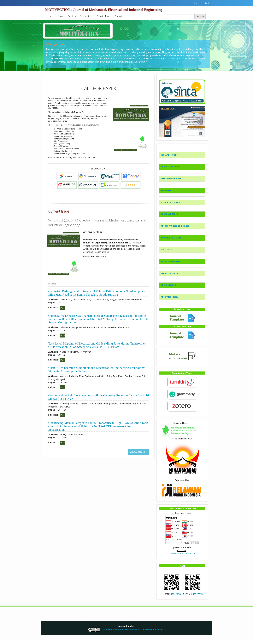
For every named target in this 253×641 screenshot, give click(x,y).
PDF (62, 307)
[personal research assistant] (182, 405)
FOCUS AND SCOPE (169, 214)
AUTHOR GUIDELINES (170, 261)
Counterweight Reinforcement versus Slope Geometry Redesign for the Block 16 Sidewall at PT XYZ (98, 397)
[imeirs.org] (182, 430)
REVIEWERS (166, 190)
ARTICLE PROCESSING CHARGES (175, 226)
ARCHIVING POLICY (169, 297)
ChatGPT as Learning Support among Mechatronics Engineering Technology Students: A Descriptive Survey (96, 369)
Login (207, 3)
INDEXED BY (166, 249)
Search (200, 16)
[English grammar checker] (182, 393)
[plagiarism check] (182, 381)
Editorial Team (103, 16)
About (61, 16)
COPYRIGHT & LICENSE (171, 238)
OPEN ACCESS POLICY (170, 202)
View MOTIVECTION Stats (182, 553)
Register (197, 3)
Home (50, 16)
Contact (118, 16)
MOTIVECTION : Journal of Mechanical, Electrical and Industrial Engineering (103, 10)
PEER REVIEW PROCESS (171, 178)
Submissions (86, 16)
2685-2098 (175, 594)
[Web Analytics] (181, 550)
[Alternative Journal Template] (182, 335)
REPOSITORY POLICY (170, 273)
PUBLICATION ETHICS (170, 167)
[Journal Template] (182, 317)
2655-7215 (197, 594)
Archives (72, 16)
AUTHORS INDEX (168, 285)
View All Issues (137, 451)
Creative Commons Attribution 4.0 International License (134, 629)
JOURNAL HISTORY (169, 155)
